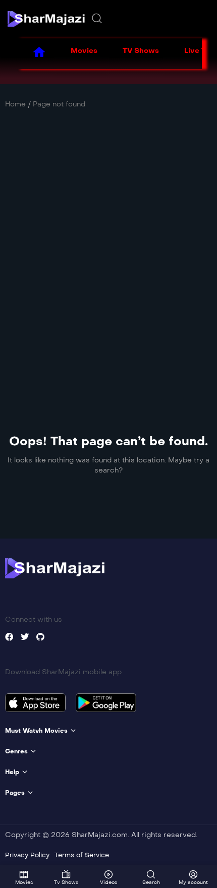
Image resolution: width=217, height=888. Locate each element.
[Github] (40, 637)
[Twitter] (25, 637)
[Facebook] (9, 637)
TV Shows (141, 50)
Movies (84, 50)
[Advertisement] (108, 250)
